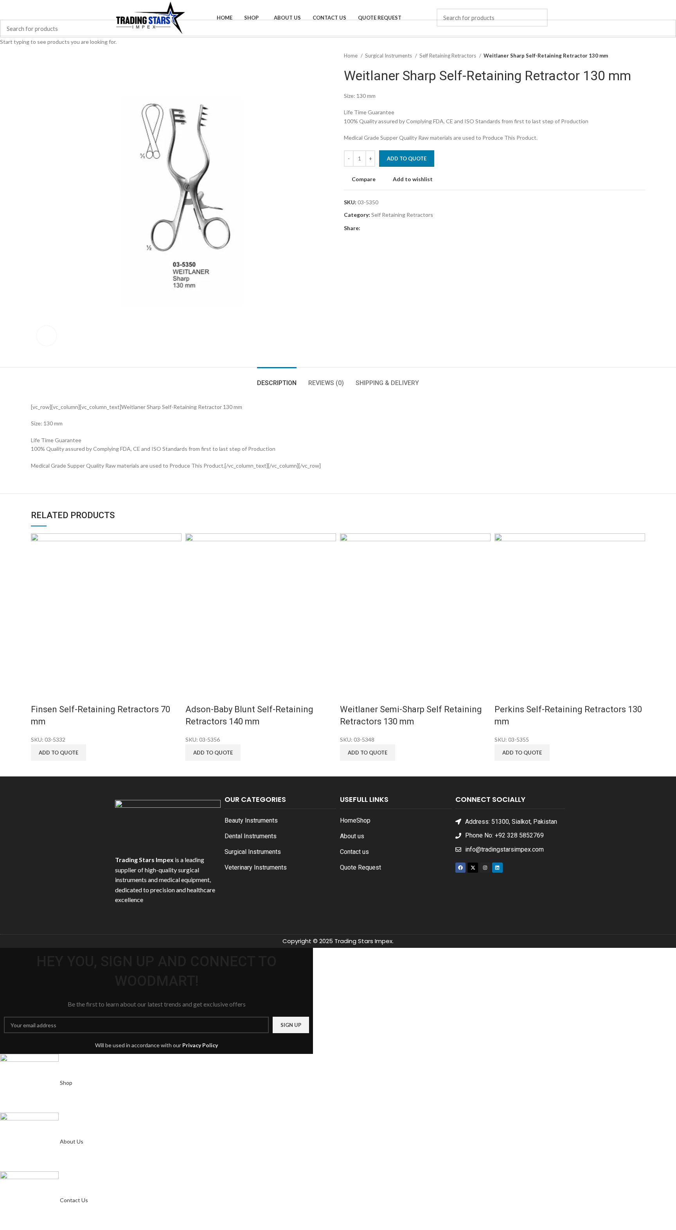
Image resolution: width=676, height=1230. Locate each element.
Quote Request (360, 867)
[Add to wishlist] (82, 694)
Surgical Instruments (253, 851)
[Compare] (40, 694)
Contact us (354, 851)
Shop (363, 820)
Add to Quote (406, 158)
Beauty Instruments (251, 820)
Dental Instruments (251, 836)
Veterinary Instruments (256, 867)
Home (348, 820)
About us (352, 836)
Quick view (61, 694)
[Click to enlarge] (46, 336)
